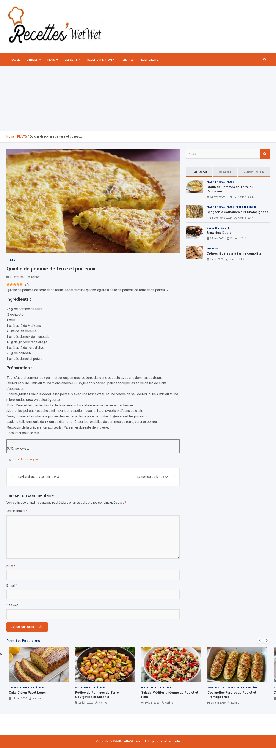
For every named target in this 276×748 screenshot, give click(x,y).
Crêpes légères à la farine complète (234, 253)
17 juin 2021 (217, 238)
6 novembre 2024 (221, 197)
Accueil (15, 60)
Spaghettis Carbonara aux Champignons (237, 212)
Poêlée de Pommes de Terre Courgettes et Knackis (97, 695)
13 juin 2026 (19, 698)
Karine (35, 277)
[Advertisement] (138, 98)
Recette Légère (246, 207)
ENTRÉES (32, 60)
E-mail (11, 585)
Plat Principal (216, 181)
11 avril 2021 (18, 277)
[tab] (199, 172)
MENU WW (127, 60)
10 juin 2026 (152, 702)
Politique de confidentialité (162, 741)
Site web (12, 605)
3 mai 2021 (216, 259)
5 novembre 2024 (221, 218)
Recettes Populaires (23, 640)
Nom (10, 566)
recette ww (21, 459)
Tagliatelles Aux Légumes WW (38, 476)
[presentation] (260, 640)
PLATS (51, 60)
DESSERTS (71, 60)
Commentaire (16, 510)
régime (34, 459)
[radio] (7, 442)
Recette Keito (149, 60)
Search (265, 154)
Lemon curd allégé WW (153, 476)
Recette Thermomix (100, 60)
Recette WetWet (130, 741)
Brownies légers (219, 233)
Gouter (226, 227)
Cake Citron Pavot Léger (27, 692)
